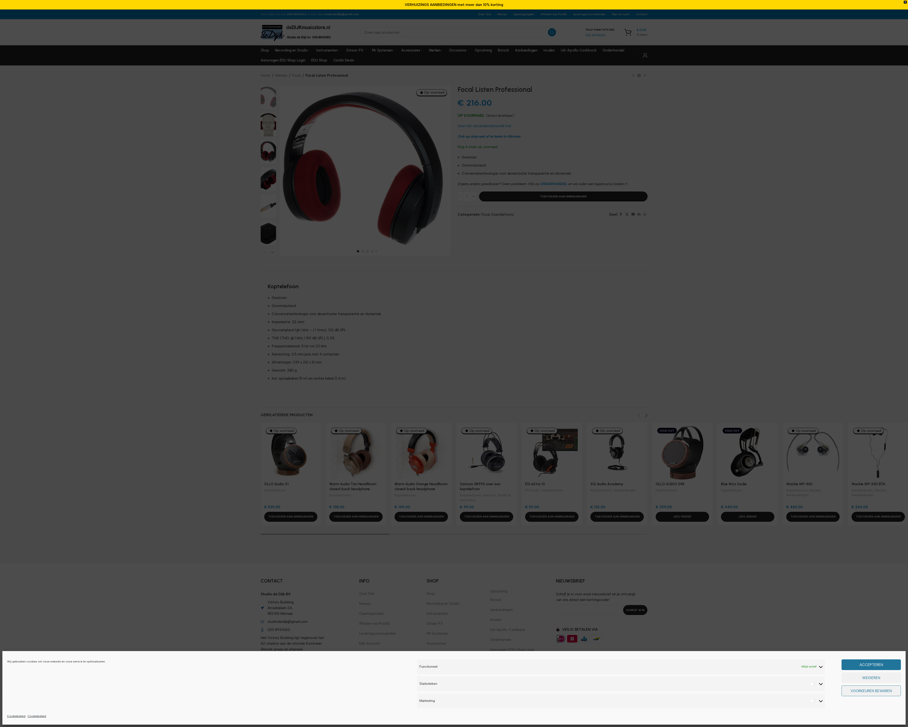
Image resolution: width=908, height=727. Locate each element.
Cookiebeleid (16, 716)
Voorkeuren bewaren (871, 691)
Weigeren (871, 678)
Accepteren (871, 665)
